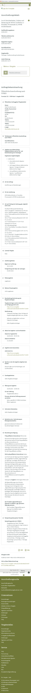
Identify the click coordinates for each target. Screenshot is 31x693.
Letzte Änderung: (5, 59)
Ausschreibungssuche (7, 583)
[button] (2, 5)
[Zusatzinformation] (29, 20)
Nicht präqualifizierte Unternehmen (14, 454)
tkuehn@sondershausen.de (12, 129)
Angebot (13, 479)
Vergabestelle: (5, 53)
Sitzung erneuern (22, 571)
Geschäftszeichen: (6, 47)
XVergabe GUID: (5, 554)
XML (28, 550)
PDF (21, 550)
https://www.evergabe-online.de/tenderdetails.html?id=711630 (17, 307)
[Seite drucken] (28, 572)
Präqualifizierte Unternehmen (12, 436)
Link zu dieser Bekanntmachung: (9, 561)
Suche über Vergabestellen (8, 585)
